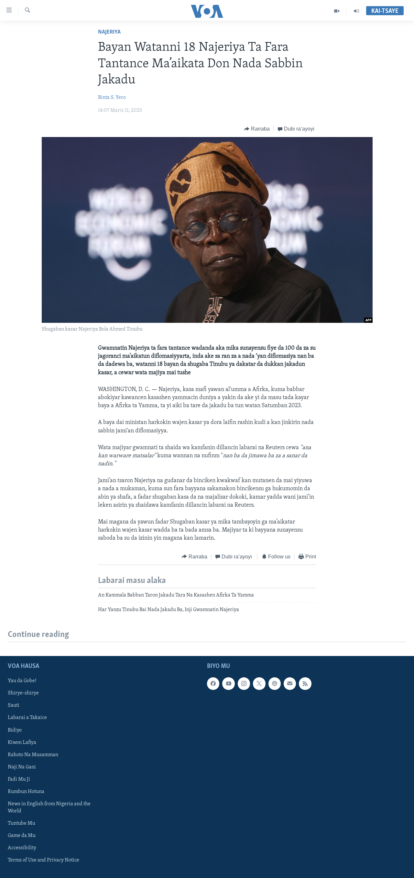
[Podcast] (274, 683)
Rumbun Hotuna (26, 791)
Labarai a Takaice (27, 717)
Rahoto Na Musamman (33, 754)
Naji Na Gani (22, 766)
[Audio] (356, 11)
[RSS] (305, 683)
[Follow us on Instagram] (244, 683)
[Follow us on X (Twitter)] (259, 683)
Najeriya (109, 32)
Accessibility (22, 848)
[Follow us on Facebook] (213, 683)
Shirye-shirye (23, 693)
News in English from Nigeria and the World (49, 807)
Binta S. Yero (112, 97)
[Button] (257, 129)
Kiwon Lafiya (22, 742)
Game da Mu (22, 835)
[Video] (337, 11)
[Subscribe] (290, 683)
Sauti (13, 705)
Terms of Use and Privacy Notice (43, 860)
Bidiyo (15, 730)
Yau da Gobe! (22, 680)
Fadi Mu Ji (19, 779)
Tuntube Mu (21, 823)
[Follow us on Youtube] (228, 683)
